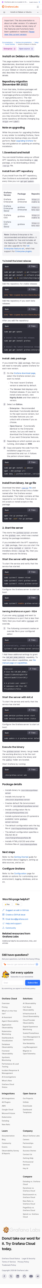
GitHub (26, 1102)
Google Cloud (7, 1110)
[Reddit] (37, 1276)
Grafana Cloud (23, 1243)
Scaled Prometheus (31, 1033)
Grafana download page (24, 373)
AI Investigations (9, 1077)
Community (6, 1143)
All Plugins (6, 1102)
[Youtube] (31, 1276)
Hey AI (25, 1168)
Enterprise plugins (23, 251)
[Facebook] (4, 1276)
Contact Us (27, 1154)
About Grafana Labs (31, 1136)
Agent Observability (10, 1021)
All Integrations (8, 1098)
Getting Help (28, 1158)
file (27, 488)
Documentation (7, 42)
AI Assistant (7, 1017)
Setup (36, 42)
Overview (6, 1003)
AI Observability (29, 1003)
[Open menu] (37, 7)
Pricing (4, 1007)
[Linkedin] (17, 1276)
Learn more (33, 2)
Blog (3, 1139)
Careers (26, 1139)
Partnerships (28, 1143)
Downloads (27, 1106)
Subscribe (33, 982)
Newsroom (27, 1147)
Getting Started (21, 857)
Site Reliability (29, 1043)
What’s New (7, 1081)
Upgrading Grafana (24, 141)
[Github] (24, 1276)
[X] (11, 1276)
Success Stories (29, 1151)
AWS (4, 1106)
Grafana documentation (24, 42)
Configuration (20, 873)
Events (4, 1147)
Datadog (5, 1121)
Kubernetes (6, 1117)
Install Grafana (10, 44)
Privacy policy (30, 988)
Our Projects (28, 1098)
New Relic (6, 1124)
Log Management (30, 1047)
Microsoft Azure (8, 1113)
